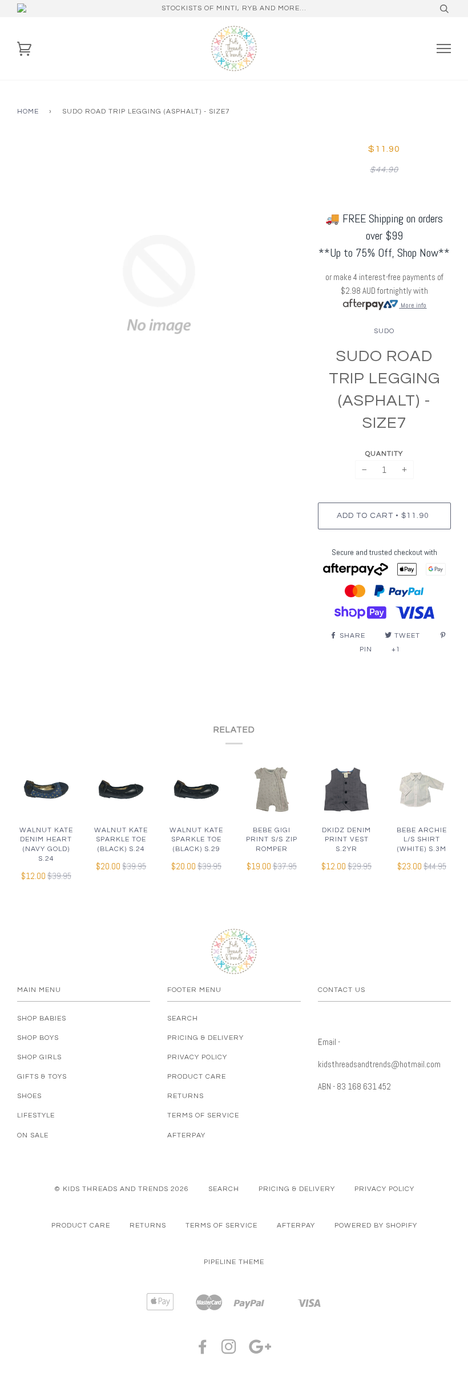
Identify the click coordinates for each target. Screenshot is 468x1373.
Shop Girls (39, 1057)
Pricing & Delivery (205, 1038)
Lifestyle (36, 1115)
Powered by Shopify (375, 1225)
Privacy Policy (197, 1057)
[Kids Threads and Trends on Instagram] (229, 1350)
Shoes (29, 1096)
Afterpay (186, 1135)
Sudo (384, 331)
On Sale (33, 1135)
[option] (159, 284)
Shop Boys (38, 1038)
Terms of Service (203, 1115)
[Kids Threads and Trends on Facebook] (203, 1350)
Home (28, 111)
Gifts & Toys (42, 1076)
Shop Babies (41, 1018)
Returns (185, 1096)
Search (182, 1018)
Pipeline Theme (234, 1262)
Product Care (196, 1076)
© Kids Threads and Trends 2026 (121, 1189)
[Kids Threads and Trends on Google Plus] (260, 1350)
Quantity (384, 453)
